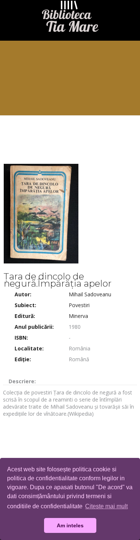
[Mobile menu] (130, 15)
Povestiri (79, 305)
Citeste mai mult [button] (106, 506)
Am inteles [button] (70, 525)
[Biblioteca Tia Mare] (70, 18)
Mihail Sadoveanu (90, 294)
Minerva (78, 315)
